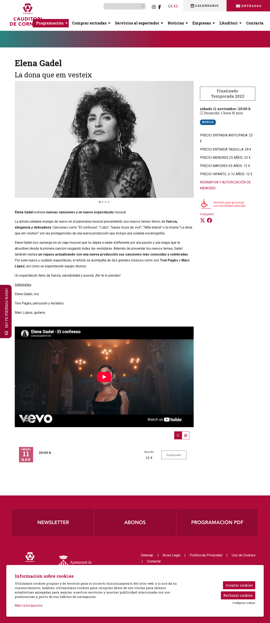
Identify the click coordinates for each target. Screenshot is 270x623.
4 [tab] (109, 202)
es (176, 6)
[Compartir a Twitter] (202, 220)
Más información (29, 605)
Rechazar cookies (238, 595)
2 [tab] (103, 202)
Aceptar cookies (239, 585)
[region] (104, 142)
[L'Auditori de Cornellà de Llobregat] (49, 16)
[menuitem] (154, 7)
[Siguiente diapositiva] (188, 142)
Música (208, 122)
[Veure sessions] (178, 435)
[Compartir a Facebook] (209, 220)
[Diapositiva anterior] (20, 142)
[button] (143, 6)
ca (170, 6)
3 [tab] (106, 202)
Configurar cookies (243, 602)
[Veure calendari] (185, 435)
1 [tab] (100, 202)
